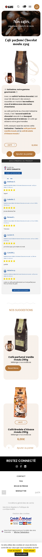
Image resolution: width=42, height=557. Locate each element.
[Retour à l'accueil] (9, 7)
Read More (13, 368)
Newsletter (21, 491)
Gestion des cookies (21, 514)
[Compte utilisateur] (36, 7)
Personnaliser (21, 554)
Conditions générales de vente (21, 503)
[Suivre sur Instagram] (17, 466)
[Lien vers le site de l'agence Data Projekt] (37, 493)
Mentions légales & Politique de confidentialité (16, 508)
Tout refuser (29, 550)
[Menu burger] (30, 7)
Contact (21, 476)
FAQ (21, 481)
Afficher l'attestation (21, 532)
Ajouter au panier (24, 154)
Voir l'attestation (13, 173)
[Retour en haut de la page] (4, 492)
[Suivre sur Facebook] (21, 466)
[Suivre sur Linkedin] (25, 466)
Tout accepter (14, 550)
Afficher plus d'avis (21, 290)
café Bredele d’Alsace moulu (18, 132)
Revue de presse (21, 486)
